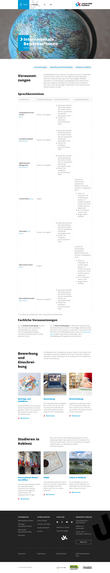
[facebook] (57, 522)
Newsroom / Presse (62, 527)
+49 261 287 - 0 (81, 532)
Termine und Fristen (43, 524)
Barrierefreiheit (61, 554)
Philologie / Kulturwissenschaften (25, 525)
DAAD (46, 477)
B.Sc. (20, 117)
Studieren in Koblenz (28, 441)
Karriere (39, 531)
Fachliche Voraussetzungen (37, 320)
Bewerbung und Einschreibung (28, 360)
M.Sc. (25, 141)
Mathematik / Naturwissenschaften (25, 531)
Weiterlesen (24, 418)
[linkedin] (72, 522)
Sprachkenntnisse (31, 94)
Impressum (21, 554)
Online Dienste (42, 521)
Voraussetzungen (27, 78)
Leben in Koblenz (77, 477)
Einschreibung (76, 399)
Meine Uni (83, 542)
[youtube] (67, 522)
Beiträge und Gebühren (24, 400)
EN (51, 4)
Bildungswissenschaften (25, 521)
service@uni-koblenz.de (83, 534)
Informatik (21, 535)
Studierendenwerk (43, 528)
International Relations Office (28, 478)
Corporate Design (62, 531)
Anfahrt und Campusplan (80, 527)
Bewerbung (49, 399)
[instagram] (62, 522)
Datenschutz (41, 554)
